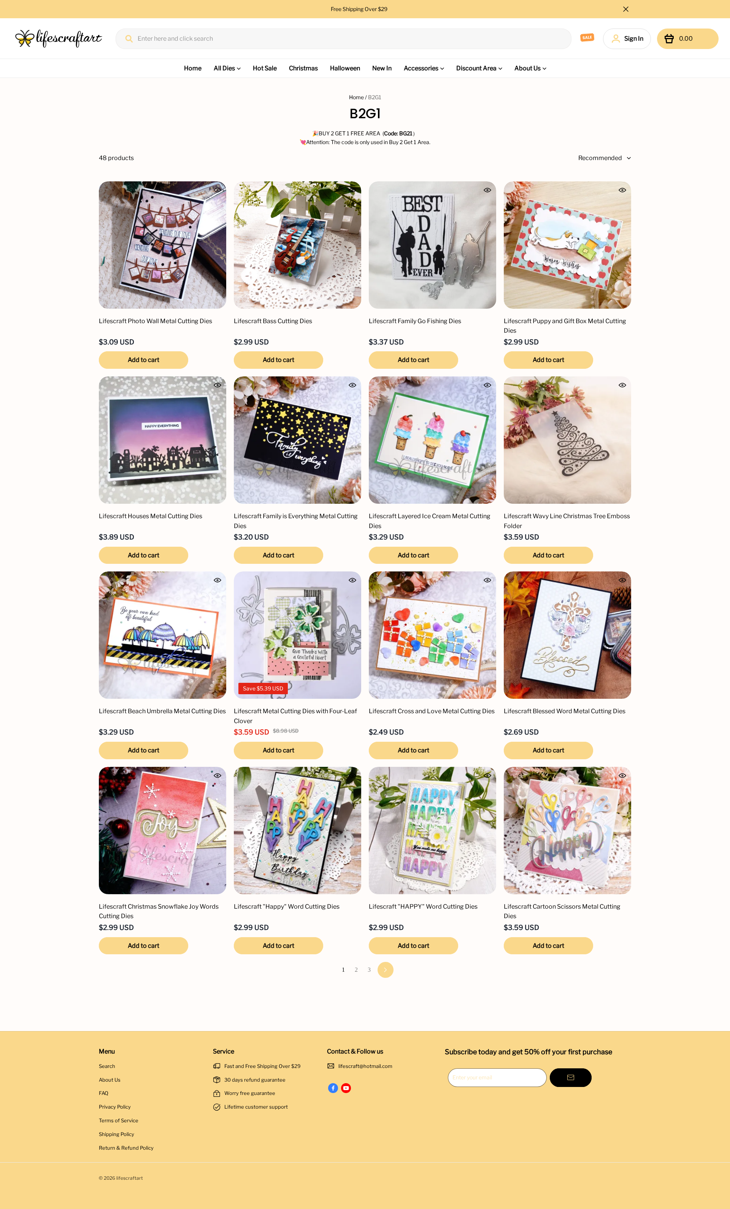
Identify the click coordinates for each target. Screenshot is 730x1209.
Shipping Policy (116, 1134)
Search (107, 1066)
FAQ (103, 1093)
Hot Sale (265, 68)
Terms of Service (118, 1120)
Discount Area (476, 68)
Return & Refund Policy (126, 1148)
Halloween (345, 68)
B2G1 (374, 97)
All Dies (224, 68)
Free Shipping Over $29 (360, 9)
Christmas (303, 68)
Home (193, 68)
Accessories (421, 68)
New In (382, 68)
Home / (358, 97)
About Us (527, 68)
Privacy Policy (115, 1107)
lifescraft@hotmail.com (365, 1066)
